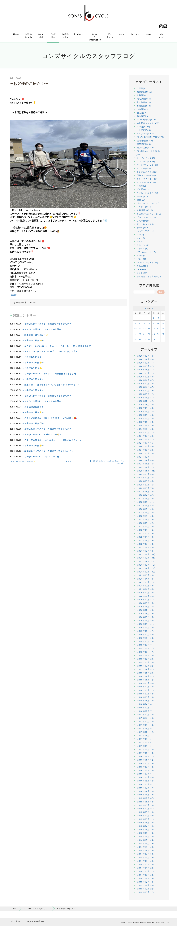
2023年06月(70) (145, 488)
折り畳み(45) (143, 189)
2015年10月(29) (145, 805)
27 (140, 339)
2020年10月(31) (145, 599)
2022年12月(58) (145, 509)
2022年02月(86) (145, 543)
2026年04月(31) (145, 369)
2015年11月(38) (145, 801)
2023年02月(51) (145, 502)
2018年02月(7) (145, 711)
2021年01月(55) (145, 589)
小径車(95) (142, 185)
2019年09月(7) (145, 644)
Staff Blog (53, 35)
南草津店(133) (144, 144)
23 (154, 334)
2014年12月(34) (145, 840)
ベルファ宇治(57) (145, 133)
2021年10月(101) (146, 557)
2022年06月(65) (145, 529)
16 (154, 328)
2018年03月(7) (145, 707)
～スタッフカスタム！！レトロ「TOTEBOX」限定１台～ (50, 351)
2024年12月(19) (145, 425)
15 (149, 328)
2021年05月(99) (145, 575)
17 (158, 328)
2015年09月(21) (145, 808)
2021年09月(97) (145, 561)
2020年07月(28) (145, 610)
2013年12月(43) (145, 881)
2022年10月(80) (145, 516)
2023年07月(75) (145, 484)
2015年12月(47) (145, 798)
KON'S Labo (65, 35)
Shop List (41, 35)
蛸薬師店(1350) (144, 91)
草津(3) (140, 234)
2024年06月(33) (145, 446)
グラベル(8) (142, 248)
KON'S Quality (28, 35)
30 (154, 339)
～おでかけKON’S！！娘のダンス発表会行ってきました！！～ (52, 373)
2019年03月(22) (145, 665)
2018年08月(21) (145, 690)
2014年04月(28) (145, 867)
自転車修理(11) (144, 220)
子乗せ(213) (143, 196)
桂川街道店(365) (145, 140)
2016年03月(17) (145, 787)
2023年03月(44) (145, 498)
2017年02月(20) (145, 749)
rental (122, 34)
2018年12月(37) (145, 676)
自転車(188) (143, 265)
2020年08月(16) (145, 606)
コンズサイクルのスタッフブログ (37, 908)
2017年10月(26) (145, 721)
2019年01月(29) (145, 672)
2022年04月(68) (145, 536)
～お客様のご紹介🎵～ (33, 423)
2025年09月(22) (145, 394)
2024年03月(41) (145, 456)
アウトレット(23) (145, 224)
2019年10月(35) (145, 641)
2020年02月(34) (145, 627)
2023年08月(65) (145, 481)
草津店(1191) (143, 126)
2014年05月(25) (145, 864)
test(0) (140, 241)
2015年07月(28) (145, 815)
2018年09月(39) (145, 686)
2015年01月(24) (145, 836)
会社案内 (15, 921)
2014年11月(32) (145, 843)
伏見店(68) (142, 112)
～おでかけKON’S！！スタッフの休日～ (41, 329)
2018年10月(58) (145, 683)
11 (163, 323)
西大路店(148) (144, 105)
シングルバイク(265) (147, 171)
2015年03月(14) (145, 829)
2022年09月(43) (145, 519)
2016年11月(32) (145, 759)
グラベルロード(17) (146, 252)
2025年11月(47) (145, 387)
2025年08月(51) (145, 397)
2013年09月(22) (145, 892)
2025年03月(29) (145, 415)
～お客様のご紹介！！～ (34, 406)
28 (144, 339)
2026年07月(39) (145, 359)
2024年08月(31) (145, 439)
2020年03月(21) (145, 624)
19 (135, 334)
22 (149, 334)
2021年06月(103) (146, 571)
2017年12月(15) (145, 714)
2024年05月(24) (145, 449)
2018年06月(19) (145, 697)
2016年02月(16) (145, 791)
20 (140, 334)
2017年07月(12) (145, 732)
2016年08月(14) (145, 770)
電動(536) (142, 199)
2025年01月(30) (145, 421)
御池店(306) (143, 116)
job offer (161, 35)
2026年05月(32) (145, 366)
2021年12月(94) (145, 550)
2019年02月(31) (145, 669)
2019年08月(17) (145, 648)
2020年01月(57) (145, 630)
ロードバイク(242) (146, 158)
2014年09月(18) (145, 850)
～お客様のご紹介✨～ (33, 340)
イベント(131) (144, 206)
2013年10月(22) (145, 888)
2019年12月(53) (145, 634)
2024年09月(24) (145, 435)
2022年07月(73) (145, 526)
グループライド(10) (146, 217)
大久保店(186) (144, 98)
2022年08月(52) (145, 523)
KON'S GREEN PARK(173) (150, 137)
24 (158, 334)
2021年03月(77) (145, 582)
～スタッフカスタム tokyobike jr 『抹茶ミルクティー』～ (53, 439)
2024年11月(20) (145, 429)
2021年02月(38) (145, 585)
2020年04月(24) (145, 620)
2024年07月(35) (145, 442)
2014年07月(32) (145, 857)
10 (158, 323)
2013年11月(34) (145, 885)
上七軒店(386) (144, 130)
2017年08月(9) (145, 728)
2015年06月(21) (145, 819)
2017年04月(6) (145, 742)
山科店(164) (143, 109)
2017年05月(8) (145, 738)
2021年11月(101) (146, 554)
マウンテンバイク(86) (147, 164)
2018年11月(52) (145, 679)
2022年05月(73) (145, 533)
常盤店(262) (143, 95)
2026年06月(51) (145, 362)
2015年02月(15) (145, 833)
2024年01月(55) (145, 463)
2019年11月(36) (145, 638)
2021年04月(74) (145, 578)
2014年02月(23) (145, 874)
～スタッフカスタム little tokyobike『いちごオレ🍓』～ (51, 417)
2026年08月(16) (145, 355)
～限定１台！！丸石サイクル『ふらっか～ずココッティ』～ (51, 384)
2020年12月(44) (145, 592)
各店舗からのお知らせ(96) (149, 213)
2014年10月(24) (145, 847)
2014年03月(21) (145, 871)
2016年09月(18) (145, 766)
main (68, 461)
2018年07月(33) (145, 693)
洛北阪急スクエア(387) (148, 123)
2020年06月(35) (145, 613)
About (16, 34)
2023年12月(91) (145, 467)
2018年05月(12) (145, 700)
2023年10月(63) (145, 474)
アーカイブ (149, 349)
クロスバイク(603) (146, 161)
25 (163, 334)
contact (148, 34)
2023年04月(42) (145, 495)
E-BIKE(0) (142, 273)
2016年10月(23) (145, 763)
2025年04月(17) (145, 411)
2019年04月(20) (145, 662)
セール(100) (143, 227)
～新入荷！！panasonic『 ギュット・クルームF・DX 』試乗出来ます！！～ (59, 345)
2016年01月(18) (145, 794)
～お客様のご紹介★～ (33, 356)
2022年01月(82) (145, 547)
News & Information (95, 37)
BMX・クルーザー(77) (148, 175)
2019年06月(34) (145, 655)
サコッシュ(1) (143, 245)
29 (149, 339)
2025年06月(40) (145, 404)
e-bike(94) (142, 255)
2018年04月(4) (145, 704)
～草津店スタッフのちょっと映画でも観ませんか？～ (47, 323)
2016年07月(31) (145, 773)
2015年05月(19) (145, 822)
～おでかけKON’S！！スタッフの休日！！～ (43, 456)
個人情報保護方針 (35, 921)
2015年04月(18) (145, 826)
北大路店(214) (144, 102)
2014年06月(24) (145, 860)
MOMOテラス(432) (146, 119)
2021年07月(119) (146, 568)
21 (144, 334)
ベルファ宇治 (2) (146, 231)
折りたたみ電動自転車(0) (149, 276)
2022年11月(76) (145, 512)
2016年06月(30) (145, 777)
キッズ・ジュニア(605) (148, 192)
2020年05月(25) (145, 617)
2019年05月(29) (145, 658)
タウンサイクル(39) (146, 182)
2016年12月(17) (145, 756)
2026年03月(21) (145, 373)
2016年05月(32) (145, 780)
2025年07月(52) (145, 401)
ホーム (15, 908)
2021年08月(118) (146, 564)
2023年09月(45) (145, 477)
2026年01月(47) (145, 380)
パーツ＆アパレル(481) (148, 203)
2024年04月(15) (145, 453)
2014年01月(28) (145, 878)
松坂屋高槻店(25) (145, 147)
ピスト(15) (142, 259)
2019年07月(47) (145, 651)
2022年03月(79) (145, 540)
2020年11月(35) (145, 596)
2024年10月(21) (145, 432)
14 (144, 328)
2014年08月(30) (145, 853)
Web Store (110, 35)
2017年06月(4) (145, 735)
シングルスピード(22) (147, 262)
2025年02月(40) (145, 418)
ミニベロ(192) (144, 168)
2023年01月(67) (145, 505)
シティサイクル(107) (147, 178)
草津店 (14, 294)
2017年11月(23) (145, 718)
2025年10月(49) (145, 390)
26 (135, 339)
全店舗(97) (142, 88)
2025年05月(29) (145, 407)
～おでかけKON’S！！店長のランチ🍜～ (42, 434)
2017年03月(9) (145, 746)
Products (79, 34)
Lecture (135, 34)
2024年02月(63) (145, 460)
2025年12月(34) (145, 383)
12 (135, 328)
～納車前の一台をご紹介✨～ (36, 334)
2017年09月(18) (145, 725)
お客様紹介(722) (145, 210)
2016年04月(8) (145, 784)
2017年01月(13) (145, 752)
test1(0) (141, 238)
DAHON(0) (142, 269)
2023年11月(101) (146, 470)
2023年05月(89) (145, 491)
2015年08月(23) (145, 812)
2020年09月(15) (145, 603)
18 (163, 328)
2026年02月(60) (145, 376)
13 (140, 328)
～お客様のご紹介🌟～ (33, 362)
